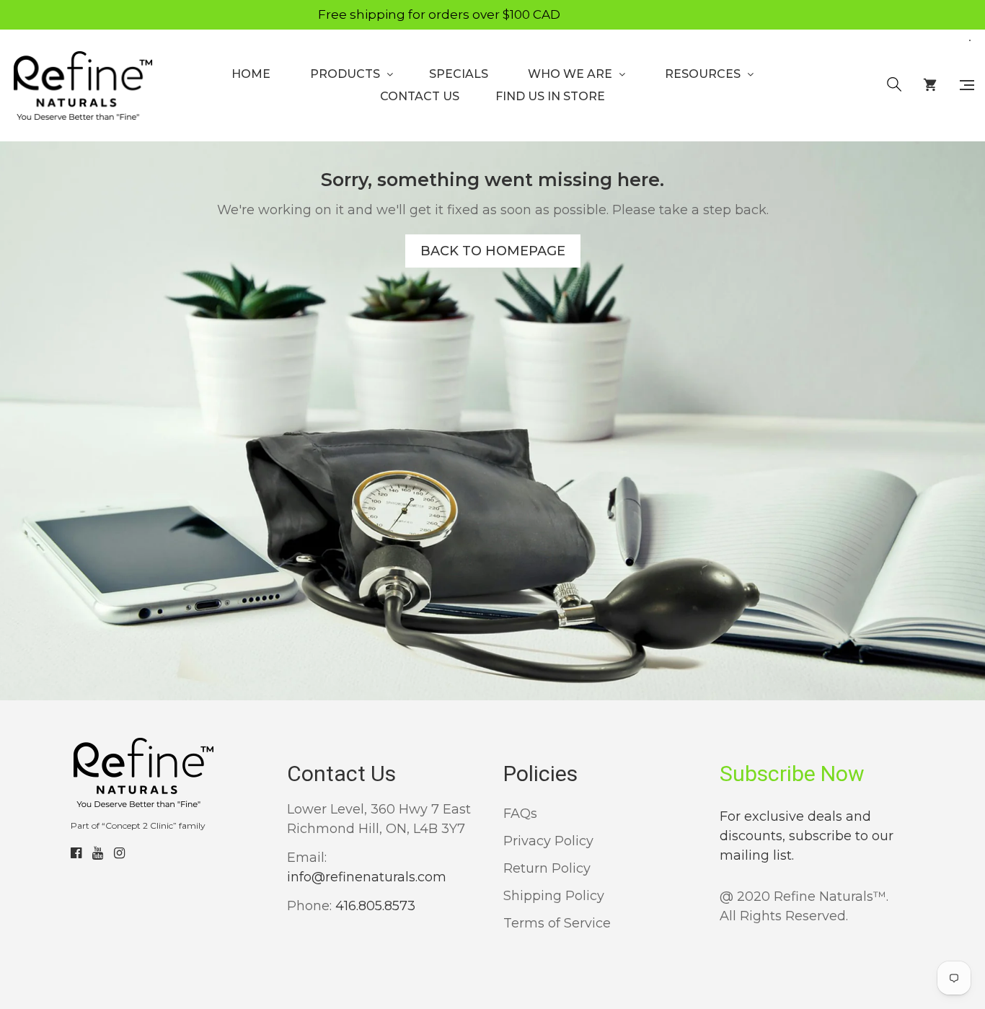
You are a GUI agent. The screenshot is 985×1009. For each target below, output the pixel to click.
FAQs (520, 813)
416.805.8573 (375, 906)
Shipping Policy (553, 895)
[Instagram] (119, 853)
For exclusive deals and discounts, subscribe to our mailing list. (806, 835)
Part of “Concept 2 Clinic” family (138, 825)
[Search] (894, 85)
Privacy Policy (548, 840)
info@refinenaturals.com (366, 877)
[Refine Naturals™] (82, 85)
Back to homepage (492, 251)
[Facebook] (76, 853)
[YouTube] (97, 853)
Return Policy (547, 868)
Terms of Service (557, 923)
